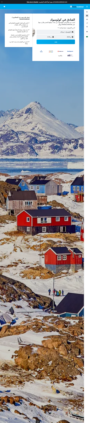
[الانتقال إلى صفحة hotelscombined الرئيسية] (77, 6)
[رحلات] (87, 31)
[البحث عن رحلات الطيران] (87, 12)
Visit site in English (32, 2)
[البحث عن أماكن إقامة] (87, 15)
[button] (2, 2)
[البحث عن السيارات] (87, 19)
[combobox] (66, 28)
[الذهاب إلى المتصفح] (87, 26)
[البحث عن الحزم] (87, 23)
